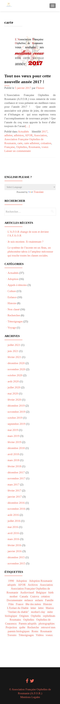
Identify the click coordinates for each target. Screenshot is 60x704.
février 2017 (14, 490)
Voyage (12, 327)
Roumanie (34, 147)
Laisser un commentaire (17, 150)
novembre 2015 (16, 563)
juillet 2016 (14, 520)
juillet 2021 (14, 344)
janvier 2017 (15, 496)
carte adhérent (31, 143)
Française (9, 147)
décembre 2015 (16, 557)
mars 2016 (13, 539)
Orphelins (21, 147)
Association (40, 135)
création (45, 596)
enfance (28, 600)
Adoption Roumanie (40, 580)
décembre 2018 (16, 448)
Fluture (40, 87)
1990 (11, 580)
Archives (33, 584)
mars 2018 (13, 460)
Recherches (14, 315)
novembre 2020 (16, 369)
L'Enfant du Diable (17, 607)
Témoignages (15, 321)
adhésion (19, 135)
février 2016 (14, 545)
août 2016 (13, 514)
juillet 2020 (14, 387)
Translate (39, 191)
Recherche (33, 627)
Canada (24, 596)
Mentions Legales (30, 697)
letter (33, 607)
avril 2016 (13, 533)
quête (22, 627)
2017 (44, 131)
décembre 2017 (16, 472)
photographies (46, 623)
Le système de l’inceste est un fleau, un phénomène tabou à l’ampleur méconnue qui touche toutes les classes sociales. (30, 251)
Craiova (34, 596)
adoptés (11, 584)
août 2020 (13, 381)
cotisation (46, 143)
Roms (35, 631)
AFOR (29, 135)
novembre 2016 (16, 508)
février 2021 (14, 357)
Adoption (13, 279)
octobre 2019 (15, 417)
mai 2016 (13, 527)
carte (19, 143)
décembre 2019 (16, 405)
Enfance (12, 297)
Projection (11, 627)
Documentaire (14, 600)
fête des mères (33, 604)
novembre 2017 (16, 478)
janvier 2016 (15, 551)
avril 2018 (13, 454)
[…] (27, 126)
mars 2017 (13, 484)
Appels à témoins (17, 285)
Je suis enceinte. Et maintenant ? (25, 241)
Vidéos (40, 635)
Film (11, 604)
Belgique (41, 592)
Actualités (23, 131)
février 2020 (14, 399)
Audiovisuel (27, 592)
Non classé (14, 309)
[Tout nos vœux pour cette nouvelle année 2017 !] (30, 51)
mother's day (38, 611)
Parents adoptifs (27, 623)
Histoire (12, 303)
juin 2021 (13, 351)
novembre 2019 (16, 411)
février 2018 (14, 466)
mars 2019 (13, 435)
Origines (24, 615)
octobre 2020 (15, 375)
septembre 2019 (16, 423)
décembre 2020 (16, 363)
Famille (49, 600)
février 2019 (14, 442)
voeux (45, 147)
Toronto (11, 635)
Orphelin (36, 615)
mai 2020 (13, 393)
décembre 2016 (16, 502)
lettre (41, 607)
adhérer (8, 135)
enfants (39, 600)
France (19, 604)
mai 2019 (13, 430)
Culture (12, 291)
